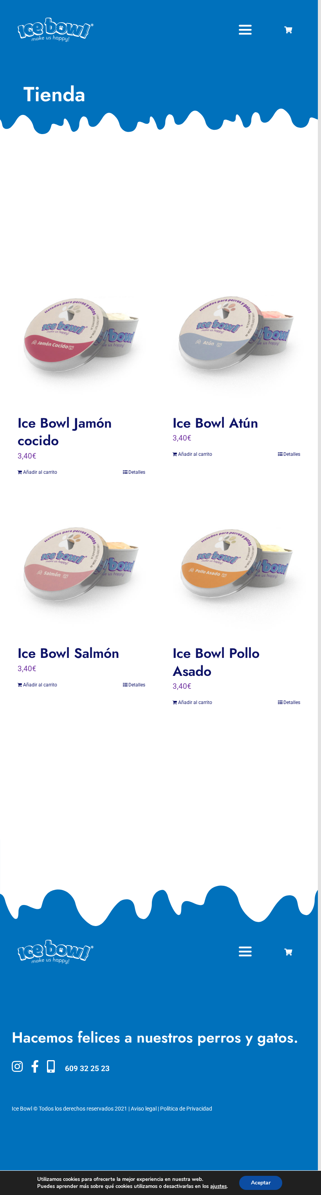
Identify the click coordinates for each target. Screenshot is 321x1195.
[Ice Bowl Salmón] (81, 566)
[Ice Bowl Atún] (236, 336)
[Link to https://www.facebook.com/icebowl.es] (35, 1066)
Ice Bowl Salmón (68, 653)
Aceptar (261, 1182)
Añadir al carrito (40, 472)
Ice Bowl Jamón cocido (65, 432)
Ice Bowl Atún (215, 423)
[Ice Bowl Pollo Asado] (236, 566)
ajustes (218, 1186)
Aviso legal (144, 1108)
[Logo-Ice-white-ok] (55, 20)
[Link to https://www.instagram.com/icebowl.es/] (17, 1066)
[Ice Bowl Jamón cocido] (81, 336)
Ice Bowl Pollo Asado (216, 662)
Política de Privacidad (186, 1108)
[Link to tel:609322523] (51, 1066)
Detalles (136, 472)
